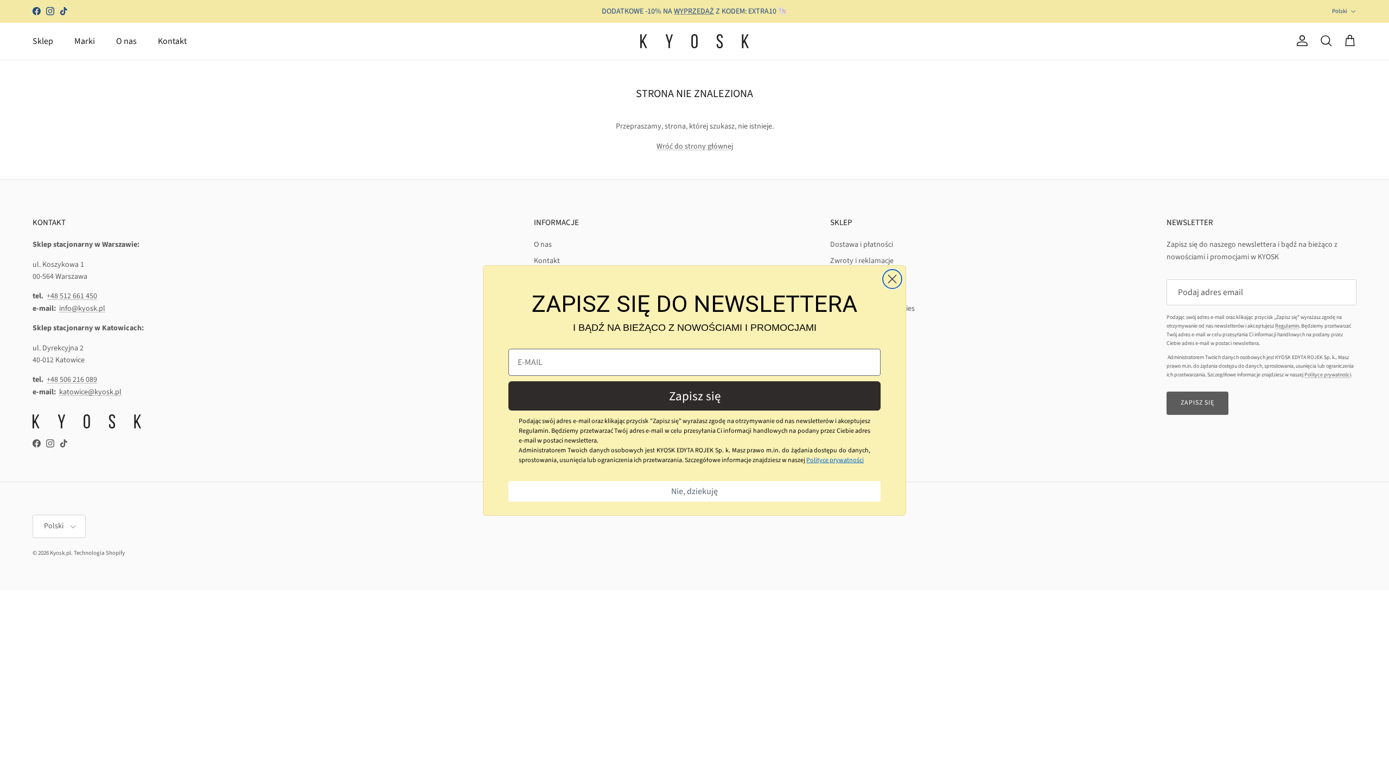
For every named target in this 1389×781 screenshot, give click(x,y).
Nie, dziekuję (694, 491)
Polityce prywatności (835, 460)
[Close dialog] (892, 279)
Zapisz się (695, 396)
